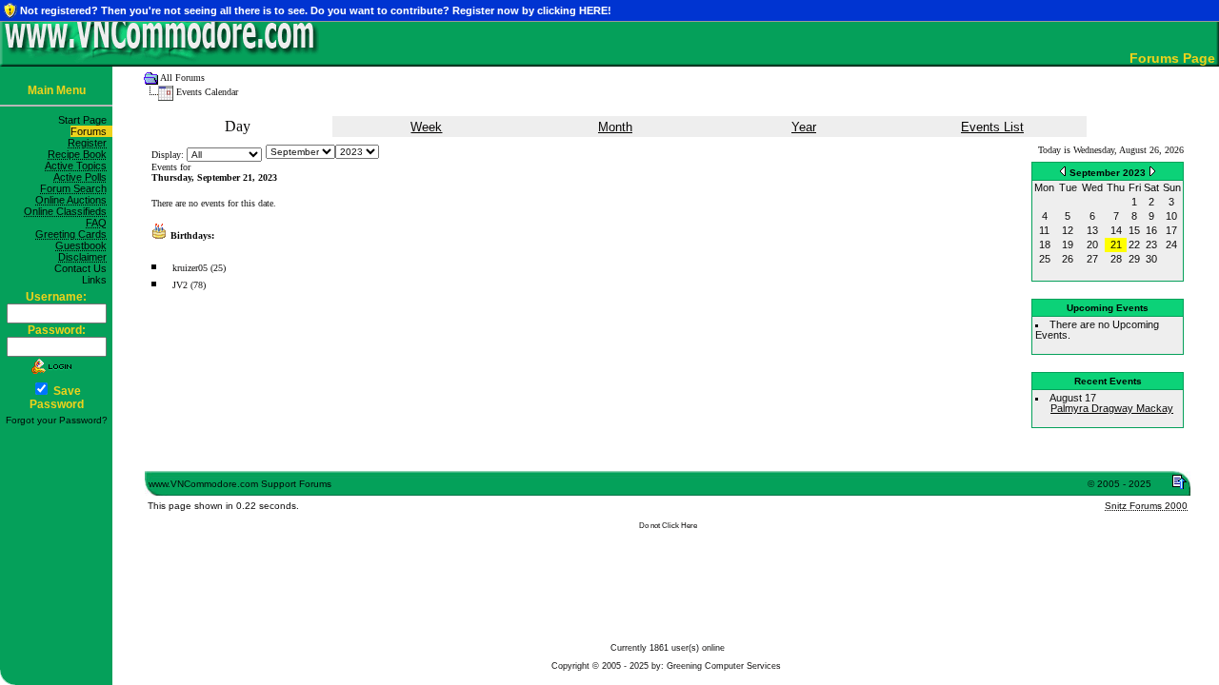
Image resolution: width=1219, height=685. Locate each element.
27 (1092, 258)
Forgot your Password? (57, 420)
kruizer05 (190, 268)
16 (1151, 230)
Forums (91, 131)
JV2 (180, 285)
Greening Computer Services (724, 666)
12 (1067, 230)
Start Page (85, 120)
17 (1171, 230)
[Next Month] (1152, 171)
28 (1116, 258)
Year (803, 127)
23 (1151, 244)
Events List (992, 127)
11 (1044, 230)
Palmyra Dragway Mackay (1111, 408)
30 (1151, 258)
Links (97, 279)
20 (1092, 244)
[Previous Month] (1063, 171)
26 (1067, 258)
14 (1116, 230)
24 (1171, 244)
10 (1171, 216)
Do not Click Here (668, 525)
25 (1044, 258)
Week (426, 127)
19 (1067, 244)
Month (615, 127)
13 (1092, 230)
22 (1134, 244)
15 (1134, 230)
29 (1134, 258)
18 (1044, 244)
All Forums (182, 77)
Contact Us (83, 268)
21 (1116, 244)
